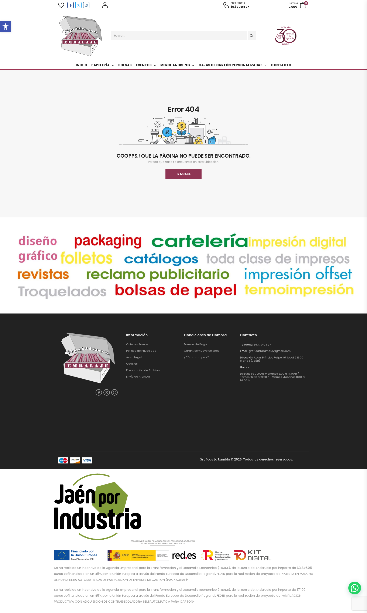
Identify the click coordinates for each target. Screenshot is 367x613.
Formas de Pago (195, 344)
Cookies (132, 364)
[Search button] (252, 35)
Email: (244, 351)
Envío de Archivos (138, 377)
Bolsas (125, 65)
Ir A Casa (183, 174)
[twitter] (78, 5)
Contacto (281, 65)
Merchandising (175, 65)
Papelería (100, 65)
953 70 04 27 (262, 345)
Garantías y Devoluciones (201, 351)
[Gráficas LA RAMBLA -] (81, 35)
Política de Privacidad (141, 351)
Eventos (144, 65)
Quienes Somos (137, 344)
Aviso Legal (134, 357)
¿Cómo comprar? (196, 357)
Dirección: (246, 357)
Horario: (245, 367)
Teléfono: (246, 345)
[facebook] (70, 5)
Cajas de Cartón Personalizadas (231, 65)
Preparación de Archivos (143, 370)
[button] (5, 26)
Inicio (81, 65)
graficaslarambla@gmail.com (270, 351)
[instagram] (86, 5)
